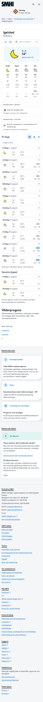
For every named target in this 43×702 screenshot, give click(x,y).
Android (15, 693)
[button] (33, 4)
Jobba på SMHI (7, 529)
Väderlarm (16, 661)
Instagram (16, 605)
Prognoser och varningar (23, 19)
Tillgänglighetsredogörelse (12, 572)
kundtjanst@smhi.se (14, 506)
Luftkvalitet (6, 556)
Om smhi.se (6, 582)
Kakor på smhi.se (8, 576)
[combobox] (26, 41)
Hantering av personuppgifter (13, 579)
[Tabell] (29, 137)
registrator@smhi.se (14, 510)
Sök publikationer (8, 677)
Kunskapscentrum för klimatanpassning (17, 553)
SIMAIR (4, 559)
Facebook (7, 330)
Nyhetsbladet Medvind (10, 680)
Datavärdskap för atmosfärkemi (14, 635)
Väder (10, 19)
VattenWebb (6, 628)
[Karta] (34, 137)
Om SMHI (5, 533)
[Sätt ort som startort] (10, 41)
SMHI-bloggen (7, 536)
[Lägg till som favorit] (5, 41)
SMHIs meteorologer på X (21, 599)
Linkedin (15, 602)
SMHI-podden (7, 539)
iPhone (15, 690)
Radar (5, 475)
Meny (39, 6)
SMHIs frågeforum (19, 516)
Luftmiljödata (7, 625)
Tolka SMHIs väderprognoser (14, 366)
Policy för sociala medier (11, 608)
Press (4, 513)
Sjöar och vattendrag (10, 562)
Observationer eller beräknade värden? (18, 455)
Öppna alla (8, 142)
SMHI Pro (16, 651)
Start (3, 19)
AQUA (15, 645)
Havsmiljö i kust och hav (11, 549)
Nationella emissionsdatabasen (13, 619)
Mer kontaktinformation (11, 519)
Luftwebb (16, 622)
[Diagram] (39, 137)
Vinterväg (16, 658)
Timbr (15, 654)
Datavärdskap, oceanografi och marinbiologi (19, 631)
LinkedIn (7, 334)
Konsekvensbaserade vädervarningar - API (20, 392)
